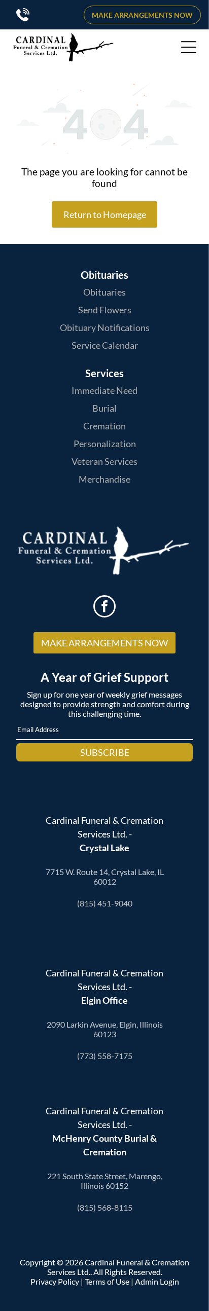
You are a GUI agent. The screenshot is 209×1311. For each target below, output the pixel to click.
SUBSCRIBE (104, 752)
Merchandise (104, 479)
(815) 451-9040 (104, 903)
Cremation (104, 425)
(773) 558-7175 (104, 1056)
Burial (104, 408)
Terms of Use (107, 1281)
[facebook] (104, 607)
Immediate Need (104, 390)
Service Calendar (105, 345)
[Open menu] (188, 47)
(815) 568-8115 (104, 1207)
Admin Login (157, 1281)
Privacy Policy (54, 1281)
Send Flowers (104, 309)
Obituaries (104, 292)
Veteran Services (104, 461)
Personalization (105, 443)
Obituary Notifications (105, 327)
